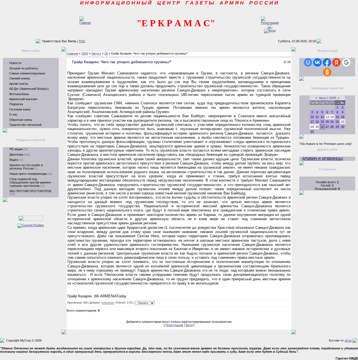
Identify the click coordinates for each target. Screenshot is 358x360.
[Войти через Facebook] (327, 62)
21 (332, 121)
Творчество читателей (25, 124)
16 (342, 117)
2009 (84, 53)
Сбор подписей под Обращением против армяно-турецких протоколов (31, 182)
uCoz (348, 340)
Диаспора (16, 154)
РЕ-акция (16, 149)
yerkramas (108, 303)
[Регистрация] (270, 22)
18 (317, 121)
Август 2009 (327, 98)
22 (337, 121)
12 (322, 117)
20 (327, 121)
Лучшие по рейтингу (23, 68)
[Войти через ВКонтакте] (317, 62)
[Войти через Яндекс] (336, 62)
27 (327, 126)
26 (106, 53)
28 (332, 126)
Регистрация (174, 325)
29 (337, 126)
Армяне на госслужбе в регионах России (26, 166)
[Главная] (85, 22)
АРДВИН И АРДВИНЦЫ (322, 159)
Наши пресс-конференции (28, 173)
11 (317, 117)
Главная (72, 53)
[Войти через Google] (346, 62)
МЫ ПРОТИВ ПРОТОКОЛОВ (30, 191)
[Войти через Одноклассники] (327, 72)
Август (96, 53)
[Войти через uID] (308, 62)
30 (342, 126)
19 (322, 121)
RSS (82, 41)
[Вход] (269, 30)
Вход (189, 325)
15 (337, 117)
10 (312, 117)
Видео (14, 159)
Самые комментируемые (27, 73)
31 (312, 131)
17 (312, 121)
